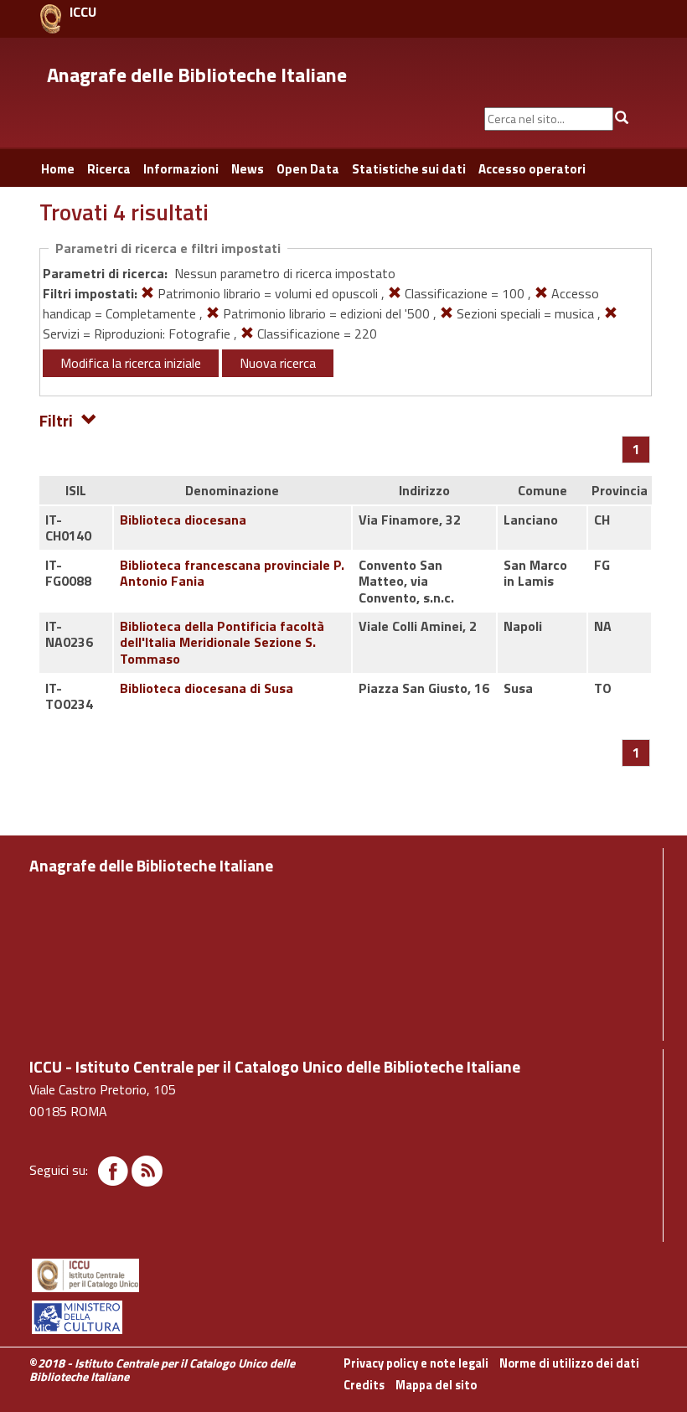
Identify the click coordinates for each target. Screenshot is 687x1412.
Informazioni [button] (181, 168)
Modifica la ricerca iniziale (130, 363)
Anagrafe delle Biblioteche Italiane (197, 74)
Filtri (56, 419)
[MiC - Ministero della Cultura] (343, 1317)
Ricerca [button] (109, 168)
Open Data (307, 168)
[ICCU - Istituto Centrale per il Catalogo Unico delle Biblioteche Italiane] (50, 19)
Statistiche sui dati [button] (409, 168)
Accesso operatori (532, 168)
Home (58, 168)
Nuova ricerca (278, 363)
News (247, 168)
